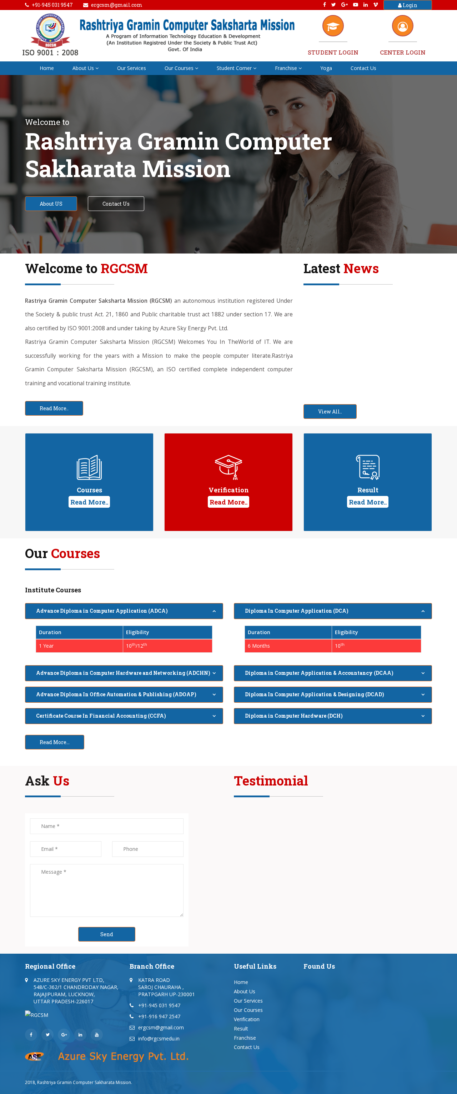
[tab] (124, 611)
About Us (83, 68)
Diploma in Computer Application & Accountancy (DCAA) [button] (319, 672)
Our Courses (179, 68)
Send (106, 934)
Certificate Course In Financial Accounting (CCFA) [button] (101, 715)
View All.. (330, 411)
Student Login (333, 52)
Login (409, 5)
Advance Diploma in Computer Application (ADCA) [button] (102, 610)
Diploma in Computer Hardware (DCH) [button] (294, 715)
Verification (247, 1019)
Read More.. (54, 408)
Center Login (403, 52)
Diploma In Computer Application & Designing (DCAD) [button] (314, 694)
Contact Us (363, 68)
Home (47, 68)
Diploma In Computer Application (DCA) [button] (296, 610)
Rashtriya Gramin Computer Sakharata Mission (84, 1082)
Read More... (55, 742)
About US (51, 203)
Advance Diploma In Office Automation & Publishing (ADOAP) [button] (116, 694)
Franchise (286, 68)
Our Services (131, 68)
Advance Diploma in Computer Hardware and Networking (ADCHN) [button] (123, 672)
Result (241, 1028)
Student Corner (234, 68)
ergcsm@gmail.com (116, 4)
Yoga (326, 68)
